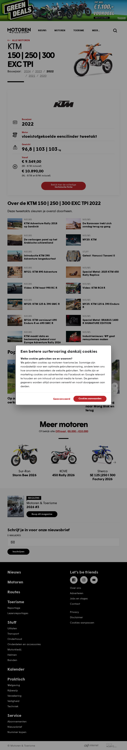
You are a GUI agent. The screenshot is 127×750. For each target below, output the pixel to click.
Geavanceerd (61, 398)
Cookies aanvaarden (90, 398)
